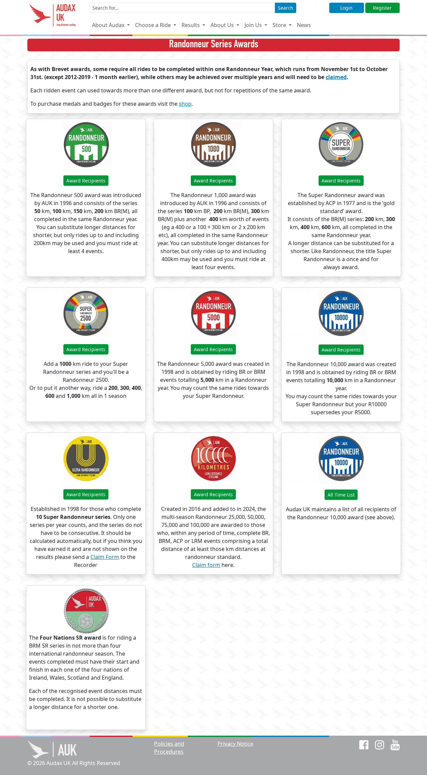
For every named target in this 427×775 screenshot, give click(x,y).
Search (285, 8)
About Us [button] (222, 25)
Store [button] (280, 25)
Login (346, 8)
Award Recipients (85, 180)
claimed (336, 77)
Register (382, 8)
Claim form (206, 565)
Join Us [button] (254, 25)
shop (185, 103)
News (304, 25)
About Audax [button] (109, 25)
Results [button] (191, 25)
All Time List (341, 495)
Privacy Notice (235, 743)
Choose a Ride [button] (153, 25)
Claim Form (104, 557)
